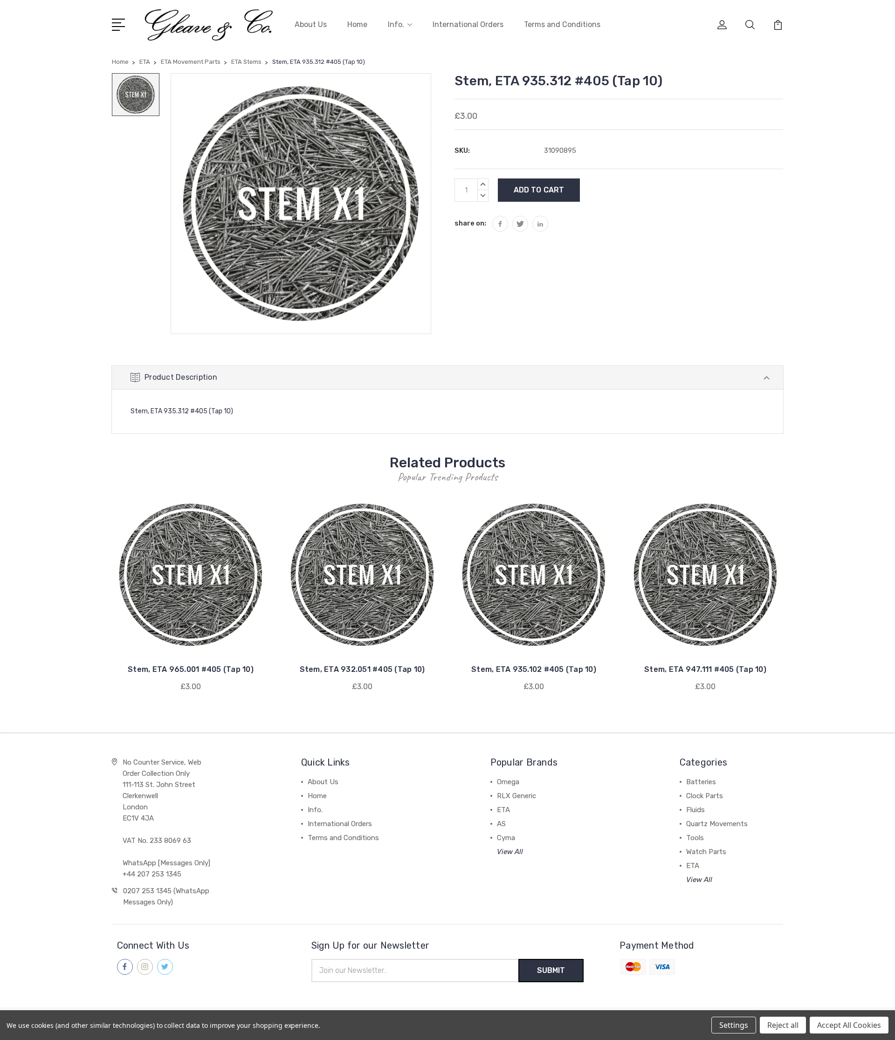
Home (357, 24)
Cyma (506, 838)
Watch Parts (706, 852)
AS (501, 824)
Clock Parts (704, 796)
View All (510, 852)
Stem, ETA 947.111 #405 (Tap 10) (705, 669)
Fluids (695, 810)
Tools (695, 838)
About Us (311, 24)
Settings (733, 1025)
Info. (396, 24)
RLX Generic (516, 796)
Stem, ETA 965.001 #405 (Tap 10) (191, 669)
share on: (470, 223)
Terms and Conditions (562, 24)
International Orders (468, 24)
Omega (508, 782)
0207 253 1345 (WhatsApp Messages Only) (166, 896)
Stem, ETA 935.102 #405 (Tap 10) (533, 669)
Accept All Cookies (849, 1025)
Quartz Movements (717, 824)
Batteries (701, 782)
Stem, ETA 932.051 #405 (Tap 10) (362, 669)
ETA (503, 810)
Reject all (783, 1025)
